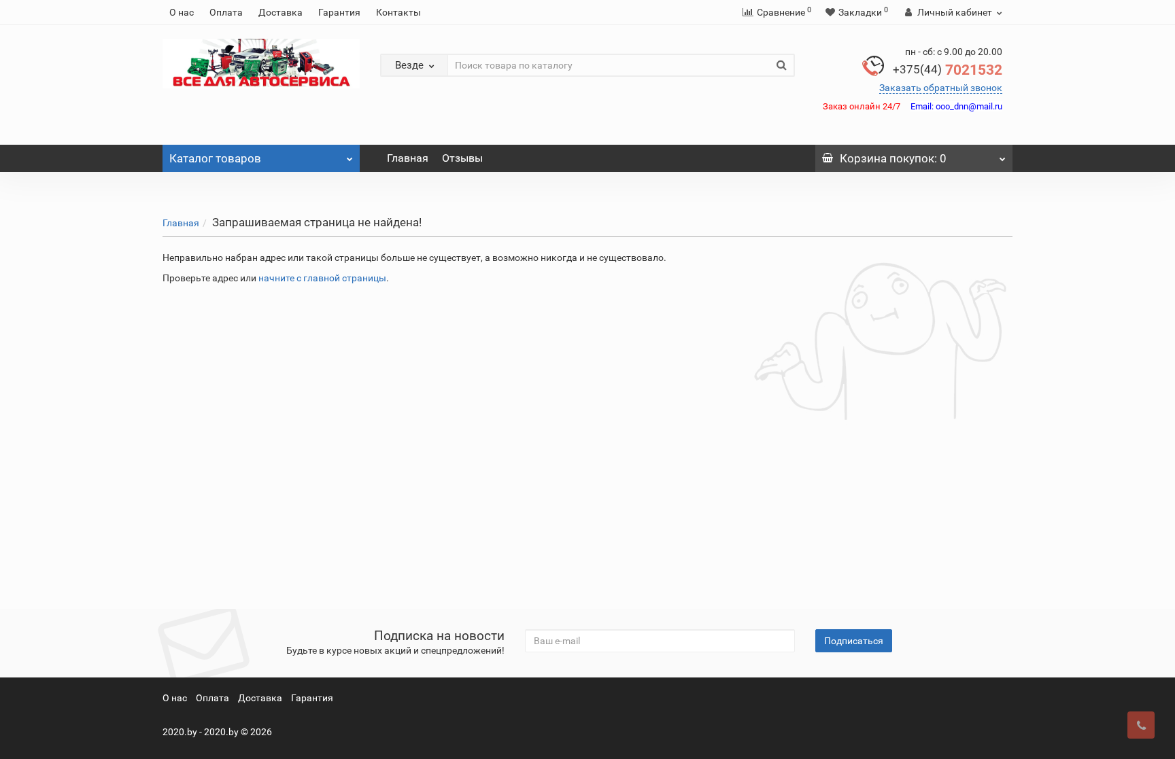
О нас (181, 12)
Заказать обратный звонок (940, 87)
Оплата (226, 12)
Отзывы (462, 158)
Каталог (215, 158)
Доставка (280, 12)
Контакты (398, 12)
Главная (407, 158)
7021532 (947, 70)
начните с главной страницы (322, 277)
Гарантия (339, 12)
